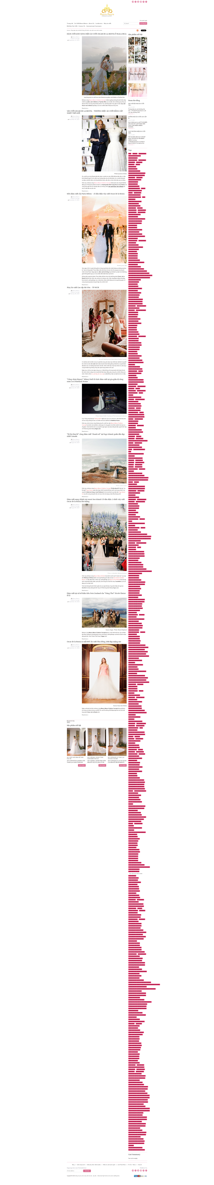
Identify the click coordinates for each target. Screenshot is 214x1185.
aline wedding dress (134, 205)
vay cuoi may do (133, 858)
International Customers (93, 26)
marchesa (131, 543)
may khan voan (133, 614)
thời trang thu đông (134, 764)
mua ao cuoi (132, 684)
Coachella (140, 425)
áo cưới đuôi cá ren (134, 358)
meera (142, 632)
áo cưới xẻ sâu (132, 336)
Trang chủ (70, 23)
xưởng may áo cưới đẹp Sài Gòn (137, 993)
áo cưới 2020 (132, 212)
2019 (130, 192)
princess (131, 719)
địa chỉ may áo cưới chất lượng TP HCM (139, 1097)
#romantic (131, 177)
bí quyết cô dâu (133, 384)
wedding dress (133, 912)
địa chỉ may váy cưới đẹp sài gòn (137, 1132)
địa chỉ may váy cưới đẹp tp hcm (137, 1134)
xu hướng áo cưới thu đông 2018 (137, 932)
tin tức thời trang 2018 (134, 795)
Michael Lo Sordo (133, 658)
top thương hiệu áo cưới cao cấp (137, 817)
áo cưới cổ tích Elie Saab (135, 229)
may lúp (142, 614)
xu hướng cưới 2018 (134, 943)
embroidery (139, 460)
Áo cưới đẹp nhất (133, 340)
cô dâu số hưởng (133, 421)
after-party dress (133, 203)
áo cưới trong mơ (133, 332)
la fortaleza (132, 514)
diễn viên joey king (134, 445)
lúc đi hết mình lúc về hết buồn (136, 523)
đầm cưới (131, 1023)
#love (137, 164)
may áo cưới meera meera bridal (137, 569)
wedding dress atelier (134, 915)
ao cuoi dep (142, 240)
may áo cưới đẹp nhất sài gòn (136, 599)
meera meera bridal (134, 643)
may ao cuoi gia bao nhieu (135, 564)
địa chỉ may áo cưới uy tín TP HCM (137, 1119)
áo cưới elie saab (133, 245)
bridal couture (141, 390)
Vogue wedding (133, 910)
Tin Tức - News (132, 1164)
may (139, 547)
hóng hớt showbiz (133, 497)
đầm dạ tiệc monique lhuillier (136, 1067)
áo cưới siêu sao (133, 312)
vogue (139, 908)
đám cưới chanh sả (134, 1025)
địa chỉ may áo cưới (134, 1080)
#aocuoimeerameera (134, 155)
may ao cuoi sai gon (134, 586)
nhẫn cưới (131, 697)
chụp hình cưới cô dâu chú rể (136, 416)
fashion (131, 464)
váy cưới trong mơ (133, 886)
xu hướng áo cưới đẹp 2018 (136, 938)
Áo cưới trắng (132, 327)
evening (131, 462)
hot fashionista (141, 499)
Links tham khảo (133, 519)
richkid (131, 736)
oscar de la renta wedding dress (137, 712)
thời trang (141, 754)
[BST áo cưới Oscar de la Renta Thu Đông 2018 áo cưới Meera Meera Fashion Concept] (104, 703)
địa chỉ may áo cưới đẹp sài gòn (137, 1123)
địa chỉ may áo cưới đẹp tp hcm (137, 1126)
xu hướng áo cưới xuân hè (135, 934)
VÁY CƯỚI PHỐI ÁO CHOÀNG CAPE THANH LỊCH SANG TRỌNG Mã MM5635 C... (76, 762)
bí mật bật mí (132, 375)
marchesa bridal (141, 543)
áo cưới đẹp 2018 (133, 338)
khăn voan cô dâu (133, 508)
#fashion (131, 164)
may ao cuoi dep (133, 560)
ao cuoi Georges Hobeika (135, 247)
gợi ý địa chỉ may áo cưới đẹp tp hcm (138, 480)
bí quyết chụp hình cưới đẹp (136, 382)
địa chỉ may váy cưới (134, 1128)
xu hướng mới (132, 954)
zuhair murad (132, 1017)
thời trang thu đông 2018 (135, 767)
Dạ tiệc (138, 436)
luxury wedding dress (134, 532)
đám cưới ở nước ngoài (135, 1043)
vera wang (140, 899)
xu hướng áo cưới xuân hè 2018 (137, 936)
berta (140, 371)
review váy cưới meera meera (136, 734)
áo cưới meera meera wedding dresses (139, 277)
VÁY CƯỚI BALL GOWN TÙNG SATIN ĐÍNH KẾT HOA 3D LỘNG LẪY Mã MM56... (96, 762)
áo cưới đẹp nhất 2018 (135, 342)
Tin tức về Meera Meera (135, 801)
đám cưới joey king (134, 1036)
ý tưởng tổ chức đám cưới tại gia (137, 1015)
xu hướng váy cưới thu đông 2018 (137, 971)
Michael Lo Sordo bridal (135, 660)
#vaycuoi (139, 177)
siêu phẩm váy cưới (134, 747)
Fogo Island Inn (133, 469)
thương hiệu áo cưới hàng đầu (136, 782)
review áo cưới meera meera (136, 732)
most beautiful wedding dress (136, 675)
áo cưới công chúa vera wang (136, 236)
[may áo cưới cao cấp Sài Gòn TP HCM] (104, 356)
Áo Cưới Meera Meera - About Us (84, 23)
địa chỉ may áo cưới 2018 (135, 1082)
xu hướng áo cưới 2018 (135, 923)
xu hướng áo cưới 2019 (135, 925)
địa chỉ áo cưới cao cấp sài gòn (137, 1075)
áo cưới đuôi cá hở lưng (135, 356)
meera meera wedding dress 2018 (138, 651)
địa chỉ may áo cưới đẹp (135, 1121)
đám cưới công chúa (134, 1030)
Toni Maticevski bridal (134, 812)
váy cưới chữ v (132, 834)
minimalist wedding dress (135, 664)
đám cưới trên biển (134, 1056)
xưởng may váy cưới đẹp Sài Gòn (137, 1006)
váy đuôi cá (132, 899)
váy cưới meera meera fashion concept (139, 867)
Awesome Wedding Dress (136, 362)
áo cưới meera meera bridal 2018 (137, 271)
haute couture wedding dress (136, 486)
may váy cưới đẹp (133, 621)
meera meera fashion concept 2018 (138, 647)
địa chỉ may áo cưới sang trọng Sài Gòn (139, 1108)
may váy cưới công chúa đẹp (136, 619)
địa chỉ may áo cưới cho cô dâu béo (138, 1099)
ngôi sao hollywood (134, 695)
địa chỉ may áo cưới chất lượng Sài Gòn (139, 1095)
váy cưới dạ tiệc (133, 845)
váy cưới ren (132, 875)
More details (82, 765)
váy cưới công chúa (134, 838)
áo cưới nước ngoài (134, 295)
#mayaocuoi (132, 166)
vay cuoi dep (132, 847)
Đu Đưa (131, 1145)
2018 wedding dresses (135, 190)
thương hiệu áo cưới (134, 778)
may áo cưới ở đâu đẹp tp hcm (136, 584)
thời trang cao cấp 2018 (135, 758)
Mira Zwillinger (133, 667)
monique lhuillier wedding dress (137, 671)
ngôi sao (131, 693)
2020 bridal (137, 192)
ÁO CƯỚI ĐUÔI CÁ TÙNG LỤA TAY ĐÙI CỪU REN (116, 758)
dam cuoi (131, 438)
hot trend (131, 501)
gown (130, 482)
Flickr (146, 2)
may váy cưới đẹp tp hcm (135, 627)
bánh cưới (131, 364)
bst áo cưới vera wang (134, 397)
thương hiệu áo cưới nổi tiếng (136, 784)
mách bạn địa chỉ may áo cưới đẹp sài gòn (139, 536)
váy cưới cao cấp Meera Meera (137, 832)
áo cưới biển (142, 212)
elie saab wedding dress (135, 458)
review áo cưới (133, 730)
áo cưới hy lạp (132, 251)
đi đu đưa (131, 1071)
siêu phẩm (131, 743)
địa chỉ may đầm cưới (134, 1136)
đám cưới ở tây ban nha (135, 1045)
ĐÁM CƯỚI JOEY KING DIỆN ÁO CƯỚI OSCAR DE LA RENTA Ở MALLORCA (96, 34)
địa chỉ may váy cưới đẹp (135, 1130)
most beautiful (132, 673)
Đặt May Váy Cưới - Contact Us (76, 26)
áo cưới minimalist (133, 282)
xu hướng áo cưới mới (134, 928)
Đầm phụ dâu (140, 1069)
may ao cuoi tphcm (134, 593)
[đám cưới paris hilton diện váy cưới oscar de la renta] (104, 263)
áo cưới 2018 (132, 210)
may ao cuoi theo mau (134, 588)
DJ (129, 451)
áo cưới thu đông (133, 321)
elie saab (131, 456)
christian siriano (133, 412)
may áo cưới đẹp (133, 597)
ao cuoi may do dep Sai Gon (136, 262)
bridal (137, 388)
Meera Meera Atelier (134, 640)
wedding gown (133, 919)
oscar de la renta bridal (135, 708)
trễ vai (130, 823)
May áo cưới (107, 23)
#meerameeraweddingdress (136, 175)
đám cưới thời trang (134, 1054)
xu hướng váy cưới (133, 967)
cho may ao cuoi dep (134, 410)
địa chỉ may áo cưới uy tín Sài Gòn (137, 1117)
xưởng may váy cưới (134, 997)
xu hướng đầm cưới (134, 973)
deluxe (131, 443)
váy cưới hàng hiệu (134, 849)
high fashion (132, 490)
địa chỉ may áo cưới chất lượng (136, 1091)
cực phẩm (131, 436)
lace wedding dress (134, 517)
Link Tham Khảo (122, 1164)
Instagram (141, 2)
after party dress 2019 (135, 201)
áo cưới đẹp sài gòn (134, 347)
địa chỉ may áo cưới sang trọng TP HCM (139, 1110)
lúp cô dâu (131, 525)
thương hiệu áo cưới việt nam (136, 786)
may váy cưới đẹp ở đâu (135, 623)
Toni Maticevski (133, 810)
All (129, 153)
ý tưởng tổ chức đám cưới (135, 1012)
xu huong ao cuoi (133, 921)
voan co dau (132, 908)
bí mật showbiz (133, 377)
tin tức (130, 791)
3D (143, 197)
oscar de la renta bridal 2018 (136, 710)
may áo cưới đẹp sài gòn (135, 604)
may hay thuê (132, 612)
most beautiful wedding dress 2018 (138, 677)
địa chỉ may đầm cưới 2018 (136, 1139)
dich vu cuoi (138, 443)
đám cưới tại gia (133, 1052)
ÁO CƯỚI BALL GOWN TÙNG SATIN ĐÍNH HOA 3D (95, 758)
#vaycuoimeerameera (134, 179)
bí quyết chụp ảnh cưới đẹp (136, 379)
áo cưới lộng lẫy (133, 253)
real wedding (140, 725)
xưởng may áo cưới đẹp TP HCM (137, 995)
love (130, 521)
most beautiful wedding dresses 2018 (138, 682)
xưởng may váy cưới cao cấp (136, 999)
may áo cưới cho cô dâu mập (136, 553)
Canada (131, 399)
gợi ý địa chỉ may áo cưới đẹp (136, 475)
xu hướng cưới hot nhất (135, 947)
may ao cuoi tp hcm (134, 590)
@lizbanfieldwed (122, 573)
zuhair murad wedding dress (136, 1021)
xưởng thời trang (133, 1010)
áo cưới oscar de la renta (135, 303)
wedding (142, 910)
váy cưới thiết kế (133, 880)
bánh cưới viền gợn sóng (135, 369)
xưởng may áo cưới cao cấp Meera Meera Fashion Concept (144, 984)
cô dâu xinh (132, 425)
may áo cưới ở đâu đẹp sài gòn (136, 582)
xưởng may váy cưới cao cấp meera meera (140, 1002)
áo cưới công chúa (133, 232)
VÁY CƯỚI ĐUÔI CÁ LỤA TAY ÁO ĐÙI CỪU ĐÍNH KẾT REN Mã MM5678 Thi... (117, 762)
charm (138, 408)
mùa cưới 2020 (133, 688)
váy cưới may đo (133, 860)
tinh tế (130, 804)
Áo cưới (140, 208)
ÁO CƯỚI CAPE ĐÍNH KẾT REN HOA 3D (75, 758)
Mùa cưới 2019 (133, 686)
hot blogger (132, 499)
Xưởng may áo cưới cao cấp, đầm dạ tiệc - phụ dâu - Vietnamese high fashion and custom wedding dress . (97, 1175)
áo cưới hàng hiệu (133, 249)
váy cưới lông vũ (133, 856)
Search (140, 1164)
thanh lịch (131, 751)
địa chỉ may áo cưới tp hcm (136, 1112)
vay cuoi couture (133, 841)
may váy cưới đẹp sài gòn (135, 625)
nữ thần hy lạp (132, 699)
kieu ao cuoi (132, 510)
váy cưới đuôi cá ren (134, 897)
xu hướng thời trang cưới (135, 960)
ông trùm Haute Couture (135, 701)
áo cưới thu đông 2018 (135, 323)
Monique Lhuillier (133, 669)
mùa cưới (140, 684)
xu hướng (142, 919)
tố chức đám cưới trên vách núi (137, 806)
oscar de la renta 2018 (135, 706)
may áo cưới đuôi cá (134, 610)
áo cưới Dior (132, 242)
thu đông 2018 (133, 775)
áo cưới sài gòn (141, 306)
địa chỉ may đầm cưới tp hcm (136, 1143)
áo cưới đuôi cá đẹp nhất (135, 360)
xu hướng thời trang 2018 (135, 958)
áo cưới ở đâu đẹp (133, 297)
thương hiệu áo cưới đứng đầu (136, 788)
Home (68, 30)
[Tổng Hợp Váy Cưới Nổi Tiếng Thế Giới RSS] (137, 31)
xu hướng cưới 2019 (134, 945)
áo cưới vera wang (134, 334)
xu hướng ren (142, 954)
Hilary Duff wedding (134, 493)
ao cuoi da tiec (133, 240)
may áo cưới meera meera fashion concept (140, 571)
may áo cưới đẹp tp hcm (135, 606)
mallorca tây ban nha (134, 540)
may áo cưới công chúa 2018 (136, 556)
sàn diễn (131, 738)
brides (130, 395)
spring (140, 749)
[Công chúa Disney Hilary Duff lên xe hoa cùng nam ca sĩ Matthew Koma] (104, 413)
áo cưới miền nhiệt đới (134, 279)
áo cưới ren (132, 306)
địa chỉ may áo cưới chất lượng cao (138, 1093)
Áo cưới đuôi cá (133, 353)
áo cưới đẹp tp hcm (134, 349)
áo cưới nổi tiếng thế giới (135, 288)
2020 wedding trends (134, 197)
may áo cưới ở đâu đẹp (134, 580)
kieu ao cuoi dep (133, 512)
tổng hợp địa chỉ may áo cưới (136, 808)
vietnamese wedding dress (136, 906)
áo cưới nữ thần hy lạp (134, 292)
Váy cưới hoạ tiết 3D (134, 851)
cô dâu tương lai (133, 423)
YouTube (138, 2)
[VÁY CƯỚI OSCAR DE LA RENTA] (104, 171)
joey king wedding (134, 506)
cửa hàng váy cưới (133, 434)
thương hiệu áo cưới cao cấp (136, 780)
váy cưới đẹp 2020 (133, 895)
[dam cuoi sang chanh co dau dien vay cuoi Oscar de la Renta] (104, 570)
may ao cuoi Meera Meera (135, 567)
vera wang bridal (133, 901)
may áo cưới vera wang (135, 595)
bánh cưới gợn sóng (134, 366)
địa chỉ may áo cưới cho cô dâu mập (138, 1102)
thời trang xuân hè (133, 769)
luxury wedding (133, 530)
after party (132, 199)
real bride (131, 725)
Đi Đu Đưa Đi (140, 1071)
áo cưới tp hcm (133, 325)
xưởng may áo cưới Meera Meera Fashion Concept (142, 988)
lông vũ (142, 519)
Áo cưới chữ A (132, 225)
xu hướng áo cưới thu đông (136, 930)
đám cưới (139, 1023)
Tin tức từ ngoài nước (134, 799)
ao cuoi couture (133, 238)
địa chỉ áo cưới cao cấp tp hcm (136, 1078)
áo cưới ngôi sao (133, 286)
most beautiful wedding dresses (137, 680)
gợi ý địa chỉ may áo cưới (135, 473)
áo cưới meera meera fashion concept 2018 (140, 275)
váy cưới (131, 830)
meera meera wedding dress (136, 649)
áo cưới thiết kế (133, 316)
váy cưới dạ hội (133, 843)
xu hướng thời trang (134, 956)
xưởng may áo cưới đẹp (135, 991)
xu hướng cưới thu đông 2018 (136, 952)
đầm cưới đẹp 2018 (134, 1062)
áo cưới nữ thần (133, 290)
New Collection (133, 691)
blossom (131, 388)
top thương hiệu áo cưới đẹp (136, 819)
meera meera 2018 (134, 636)
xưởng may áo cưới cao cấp (136, 980)
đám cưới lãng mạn (134, 1039)
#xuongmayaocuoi (134, 186)
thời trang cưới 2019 (134, 762)
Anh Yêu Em (132, 208)
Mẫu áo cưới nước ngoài (109, 1164)
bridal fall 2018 (133, 393)
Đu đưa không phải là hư (135, 1147)
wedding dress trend (134, 917)
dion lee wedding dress (135, 447)
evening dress (139, 462)
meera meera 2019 (134, 638)
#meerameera (133, 168)
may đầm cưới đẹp (133, 630)
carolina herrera (133, 401)
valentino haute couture (135, 828)
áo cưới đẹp (142, 336)
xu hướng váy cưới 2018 (135, 969)
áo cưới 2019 (142, 210)
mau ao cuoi (132, 547)
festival (131, 466)
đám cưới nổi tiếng (133, 1041)
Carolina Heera (140, 399)
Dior (130, 449)
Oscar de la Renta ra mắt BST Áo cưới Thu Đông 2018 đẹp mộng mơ (94, 642)
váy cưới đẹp (132, 893)
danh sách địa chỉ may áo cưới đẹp (138, 440)
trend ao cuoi (138, 823)
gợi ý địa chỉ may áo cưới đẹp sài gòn (138, 477)
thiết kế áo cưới (133, 754)
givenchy (142, 469)
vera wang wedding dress (136, 904)
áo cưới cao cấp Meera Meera (136, 219)
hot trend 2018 (140, 501)
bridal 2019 (132, 390)
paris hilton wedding (134, 717)
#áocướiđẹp (142, 160)
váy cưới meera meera (135, 862)
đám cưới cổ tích (133, 1028)
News (141, 691)
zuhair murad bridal (134, 1019)
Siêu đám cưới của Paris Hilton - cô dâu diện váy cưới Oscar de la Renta (95, 194)
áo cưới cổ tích (132, 227)
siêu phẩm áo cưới (133, 745)
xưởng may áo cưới (134, 978)
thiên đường (140, 751)
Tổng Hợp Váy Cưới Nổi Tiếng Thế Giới (80, 30)
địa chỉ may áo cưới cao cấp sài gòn (138, 1086)
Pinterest (143, 2)
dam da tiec (139, 438)
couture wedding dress (135, 429)
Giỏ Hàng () (143, 23)
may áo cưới (132, 549)
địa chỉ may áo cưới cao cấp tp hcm (138, 1089)
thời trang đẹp (132, 773)
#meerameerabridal (134, 171)
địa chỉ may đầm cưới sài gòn (136, 1141)
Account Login (143, 20)
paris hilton (132, 714)
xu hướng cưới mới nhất (135, 949)
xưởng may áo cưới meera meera (137, 986)
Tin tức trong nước (133, 797)
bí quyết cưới (132, 386)
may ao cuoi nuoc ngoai (135, 573)
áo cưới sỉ (131, 310)
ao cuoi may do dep (134, 260)
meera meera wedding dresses (137, 654)
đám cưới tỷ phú (133, 1060)
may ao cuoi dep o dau (135, 562)
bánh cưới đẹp (132, 371)
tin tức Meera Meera (140, 791)
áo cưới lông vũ (133, 255)
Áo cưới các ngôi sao (134, 214)
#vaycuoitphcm (133, 184)
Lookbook (99, 23)
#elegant (139, 162)
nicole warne (140, 697)
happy (136, 482)
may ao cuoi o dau (133, 575)
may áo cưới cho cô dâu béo (136, 551)
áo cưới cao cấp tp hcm (135, 223)
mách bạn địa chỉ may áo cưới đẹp (137, 534)
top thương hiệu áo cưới (135, 814)
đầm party (131, 1069)
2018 (143, 188)
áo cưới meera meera (134, 266)
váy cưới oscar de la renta (96, 30)
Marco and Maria (133, 545)
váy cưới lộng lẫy (133, 854)
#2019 (135, 153)
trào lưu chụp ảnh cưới (134, 821)
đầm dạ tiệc (140, 1065)
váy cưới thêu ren (133, 878)
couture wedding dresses (135, 432)
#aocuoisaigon (133, 158)
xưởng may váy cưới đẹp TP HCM (137, 1008)
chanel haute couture (134, 403)
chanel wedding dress (135, 406)
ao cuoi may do (133, 258)
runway (137, 736)
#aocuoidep (142, 153)
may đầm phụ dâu (133, 632)
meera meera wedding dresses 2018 (138, 656)
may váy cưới (132, 617)
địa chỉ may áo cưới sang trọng (137, 1106)
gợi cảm (131, 471)
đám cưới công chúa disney (136, 1032)
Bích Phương (141, 386)
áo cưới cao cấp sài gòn (135, 221)
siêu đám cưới (132, 749)
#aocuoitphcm (132, 160)
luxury (142, 527)
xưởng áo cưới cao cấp (135, 975)
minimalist (131, 662)
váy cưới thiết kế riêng (134, 882)
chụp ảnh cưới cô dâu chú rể (136, 414)
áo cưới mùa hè (133, 284)
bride (141, 393)
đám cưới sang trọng (134, 1049)
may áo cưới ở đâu (133, 577)
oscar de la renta (133, 704)
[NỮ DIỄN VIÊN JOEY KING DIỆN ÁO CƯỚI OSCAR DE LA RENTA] (104, 94)
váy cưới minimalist (134, 869)
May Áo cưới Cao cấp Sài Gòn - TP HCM (83, 287)
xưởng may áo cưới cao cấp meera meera (139, 982)
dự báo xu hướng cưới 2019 (136, 453)
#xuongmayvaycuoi (134, 188)
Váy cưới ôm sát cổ (134, 871)
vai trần (131, 825)
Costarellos (132, 427)
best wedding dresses (135, 373)
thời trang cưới (132, 760)
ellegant (131, 460)
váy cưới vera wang (134, 891)
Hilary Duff (141, 490)
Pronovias (131, 723)
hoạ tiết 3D (132, 495)
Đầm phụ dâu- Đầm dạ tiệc (94, 1164)
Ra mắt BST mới (141, 723)
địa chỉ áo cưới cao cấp (135, 1073)
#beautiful (131, 162)
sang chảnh (139, 738)
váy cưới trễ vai (133, 884)
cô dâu (131, 419)
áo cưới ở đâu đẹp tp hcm (135, 301)
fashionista (138, 464)
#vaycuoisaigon (133, 182)
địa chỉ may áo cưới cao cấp (136, 1084)
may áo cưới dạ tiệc (134, 558)
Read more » (85, 108)
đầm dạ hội (132, 1065)
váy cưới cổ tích (133, 836)
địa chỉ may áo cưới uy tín (135, 1115)
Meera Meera (132, 634)
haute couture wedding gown (136, 488)
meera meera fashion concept (137, 645)
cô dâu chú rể (138, 419)
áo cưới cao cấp (133, 216)
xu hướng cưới (132, 941)
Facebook (135, 2)
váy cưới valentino (133, 888)
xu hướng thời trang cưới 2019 (136, 965)
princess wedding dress (135, 721)
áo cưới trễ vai (132, 329)
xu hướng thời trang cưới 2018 (136, 962)
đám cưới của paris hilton (135, 1034)
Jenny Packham (133, 503)
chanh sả (131, 408)
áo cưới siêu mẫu (141, 310)
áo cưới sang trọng (134, 308)
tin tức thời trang (133, 793)
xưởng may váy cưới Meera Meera (137, 1004)
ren (141, 727)
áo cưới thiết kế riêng (134, 319)
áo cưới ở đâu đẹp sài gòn (135, 299)
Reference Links (133, 727)
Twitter (133, 2)
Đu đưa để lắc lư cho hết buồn (136, 1149)
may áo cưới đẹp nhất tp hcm (136, 601)
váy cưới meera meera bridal (136, 865)
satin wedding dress (134, 741)
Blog (73, 1164)
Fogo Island (139, 466)
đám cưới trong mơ (134, 1058)
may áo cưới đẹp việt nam (135, 608)
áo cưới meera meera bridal (136, 269)
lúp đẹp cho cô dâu (134, 527)
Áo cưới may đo (133, 264)
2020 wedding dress (134, 195)
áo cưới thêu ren (133, 314)
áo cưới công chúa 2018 (135, 234)
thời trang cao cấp (133, 756)
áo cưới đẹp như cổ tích (135, 345)
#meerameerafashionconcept (137, 173)
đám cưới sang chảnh (134, 1047)
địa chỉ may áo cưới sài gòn (136, 1104)
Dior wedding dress (139, 449)
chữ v (141, 412)
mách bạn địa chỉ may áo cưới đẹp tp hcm (139, 538)
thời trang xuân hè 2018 (135, 771)
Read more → (131, 113)
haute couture (132, 484)
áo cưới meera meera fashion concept (139, 273)
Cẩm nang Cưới (81, 1164)
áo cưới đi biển (132, 351)
